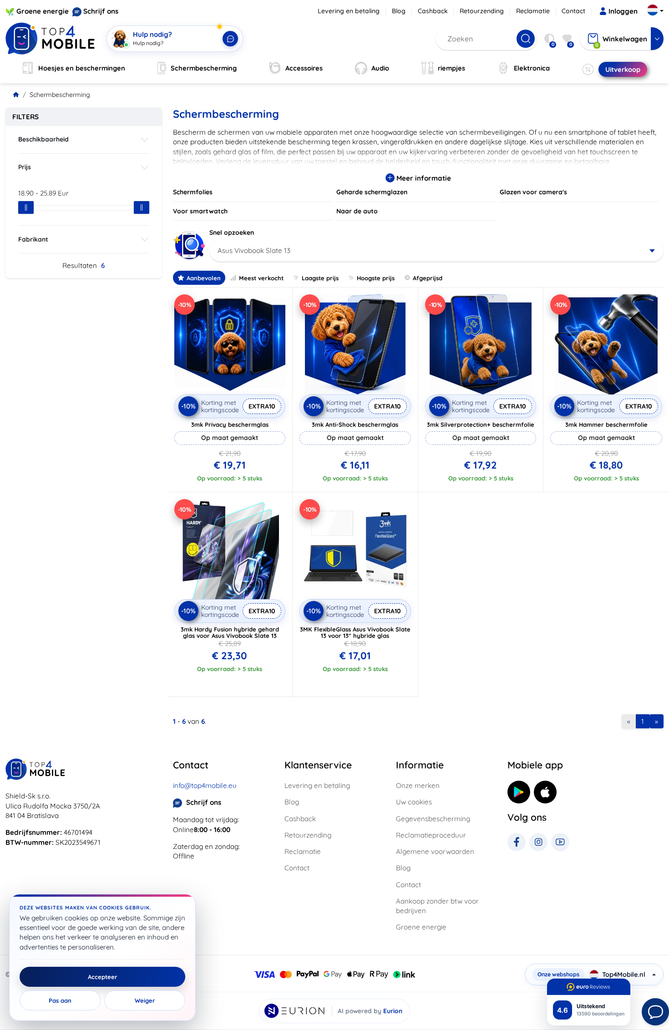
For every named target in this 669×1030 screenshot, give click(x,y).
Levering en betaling (349, 11)
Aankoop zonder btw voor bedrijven (437, 906)
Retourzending (482, 11)
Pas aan (60, 1000)
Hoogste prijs (376, 278)
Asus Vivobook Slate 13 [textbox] (254, 250)
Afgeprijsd (427, 278)
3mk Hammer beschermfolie (606, 424)
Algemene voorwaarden (435, 851)
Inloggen (623, 11)
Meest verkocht (261, 278)
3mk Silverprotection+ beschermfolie (480, 424)
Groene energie (42, 11)
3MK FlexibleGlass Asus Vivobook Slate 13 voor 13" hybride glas (355, 632)
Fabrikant (33, 239)
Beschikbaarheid (43, 139)
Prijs (24, 167)
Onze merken (418, 785)
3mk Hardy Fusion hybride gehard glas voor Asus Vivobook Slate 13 (230, 632)
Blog (398, 11)
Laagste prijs (320, 278)
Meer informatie (423, 178)
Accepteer (102, 976)
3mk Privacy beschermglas (230, 424)
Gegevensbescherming (433, 818)
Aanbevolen (204, 278)
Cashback (433, 11)
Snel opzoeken (231, 232)
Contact (573, 11)
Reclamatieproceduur (431, 835)
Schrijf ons (100, 11)
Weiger (145, 1000)
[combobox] (436, 251)
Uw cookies (414, 802)
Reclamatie (533, 11)
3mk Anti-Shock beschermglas (355, 424)
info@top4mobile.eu (205, 785)
